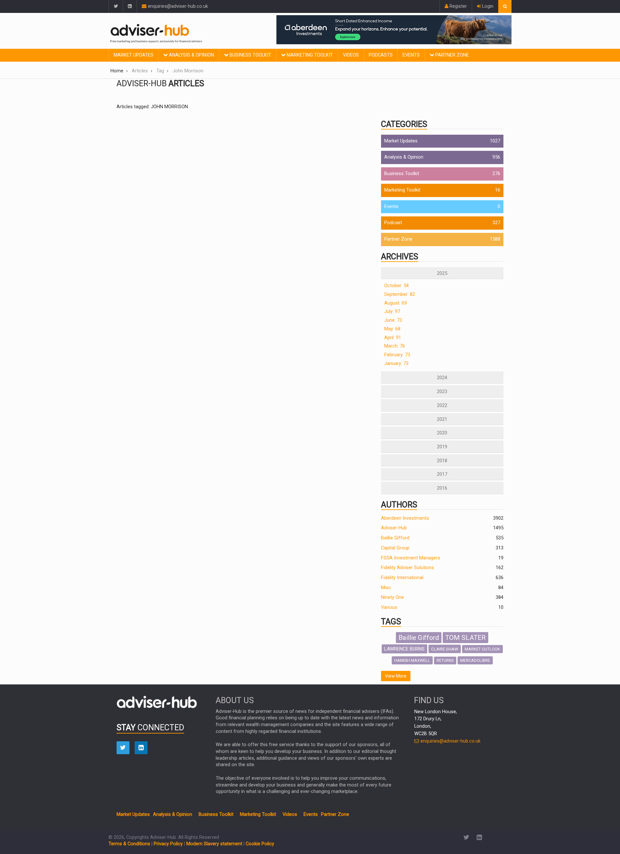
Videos (351, 55)
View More (396, 676)
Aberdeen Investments (405, 518)
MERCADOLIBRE (475, 660)
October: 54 (396, 285)
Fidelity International (402, 577)
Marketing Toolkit (309, 55)
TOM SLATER (465, 637)
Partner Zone (451, 55)
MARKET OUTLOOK (482, 649)
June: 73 (393, 320)
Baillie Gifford (395, 538)
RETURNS (445, 660)
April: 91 (392, 337)
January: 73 (396, 363)
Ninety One (392, 597)
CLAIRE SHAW (444, 648)
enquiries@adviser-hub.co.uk (177, 6)
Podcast (393, 222)
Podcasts (381, 55)
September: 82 (399, 294)
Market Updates (133, 55)
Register (457, 6)
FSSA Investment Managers (410, 558)
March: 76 (394, 346)
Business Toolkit (249, 55)
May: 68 (392, 329)
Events (411, 55)
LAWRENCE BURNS (404, 649)
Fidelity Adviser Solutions (407, 567)
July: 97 (392, 311)
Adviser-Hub (394, 528)
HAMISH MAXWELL (412, 660)
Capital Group (395, 548)
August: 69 (395, 303)
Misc (386, 587)
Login (487, 6)
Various (389, 607)
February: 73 (397, 355)
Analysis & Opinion (191, 55)
